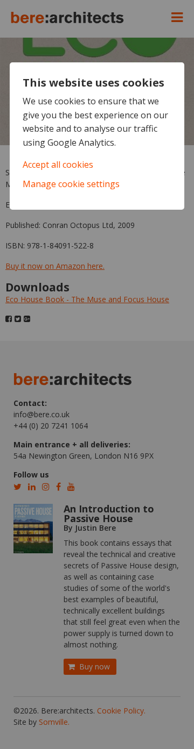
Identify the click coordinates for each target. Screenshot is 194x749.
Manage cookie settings (71, 184)
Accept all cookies (58, 164)
